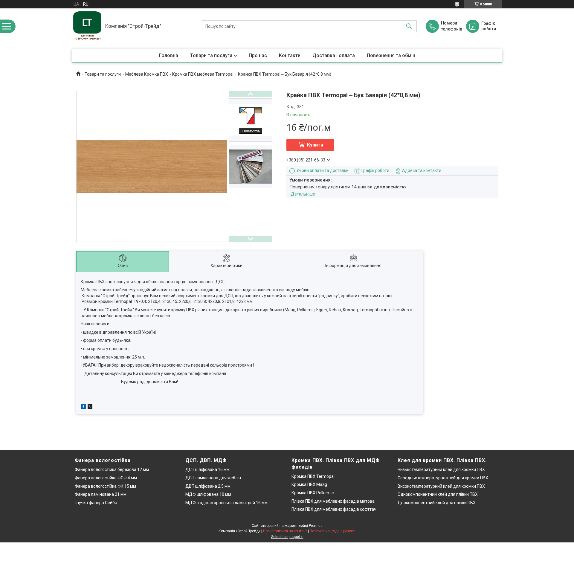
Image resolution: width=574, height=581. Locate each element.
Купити (315, 145)
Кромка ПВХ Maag (309, 484)
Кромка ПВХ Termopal (313, 476)
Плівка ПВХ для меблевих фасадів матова (333, 501)
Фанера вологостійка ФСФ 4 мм (106, 477)
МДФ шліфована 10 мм (208, 494)
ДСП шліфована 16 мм (207, 469)
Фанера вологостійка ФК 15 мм (105, 486)
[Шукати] (409, 26)
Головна (168, 55)
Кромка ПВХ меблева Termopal (202, 74)
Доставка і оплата (333, 55)
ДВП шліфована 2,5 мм (207, 486)
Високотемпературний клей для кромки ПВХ (441, 486)
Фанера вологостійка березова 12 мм (112, 469)
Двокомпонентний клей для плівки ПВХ (437, 502)
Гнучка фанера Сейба (96, 502)
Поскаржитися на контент (285, 531)
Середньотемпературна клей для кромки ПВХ (443, 477)
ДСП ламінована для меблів (213, 477)
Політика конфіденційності (332, 531)
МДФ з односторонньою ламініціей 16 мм (226, 502)
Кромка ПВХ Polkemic (312, 492)
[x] (90, 407)
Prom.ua (316, 526)
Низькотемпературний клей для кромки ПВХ (441, 469)
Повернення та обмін (391, 55)
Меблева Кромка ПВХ (146, 74)
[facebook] (83, 407)
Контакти (289, 55)
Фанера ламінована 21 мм (100, 494)
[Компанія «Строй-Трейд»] (87, 26)
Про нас (258, 55)
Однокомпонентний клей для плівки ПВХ (438, 494)
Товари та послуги (211, 55)
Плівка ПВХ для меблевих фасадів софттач (333, 509)
